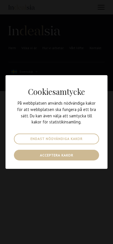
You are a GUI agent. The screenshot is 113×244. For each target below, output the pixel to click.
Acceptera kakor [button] (56, 155)
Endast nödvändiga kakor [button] (56, 138)
